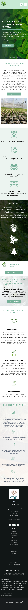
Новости (14, 546)
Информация (14, 544)
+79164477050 (14, 511)
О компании (14, 533)
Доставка (14, 535)
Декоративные (14, 562)
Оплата (14, 538)
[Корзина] (21, 4)
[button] (10, 57)
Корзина (14, 553)
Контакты (14, 540)
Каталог (14, 531)
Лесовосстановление (14, 564)
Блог (14, 549)
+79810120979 (14, 513)
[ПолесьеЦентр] (3, 4)
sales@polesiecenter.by (14, 519)
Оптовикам (14, 542)
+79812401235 (14, 515)
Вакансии (14, 551)
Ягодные (14, 560)
